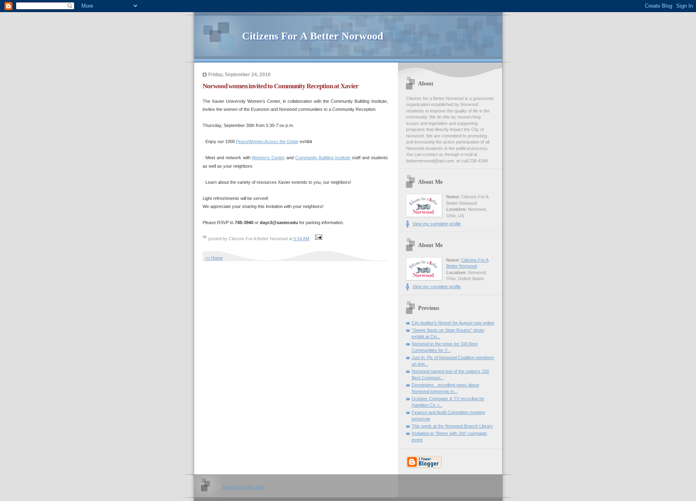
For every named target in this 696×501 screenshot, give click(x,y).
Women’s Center (268, 157)
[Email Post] (318, 238)
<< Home (214, 258)
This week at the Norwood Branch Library (452, 426)
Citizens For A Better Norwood (312, 36)
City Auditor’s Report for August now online (453, 322)
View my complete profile (436, 223)
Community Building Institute (323, 157)
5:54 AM (301, 238)
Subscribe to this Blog (243, 486)
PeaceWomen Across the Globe (267, 141)
